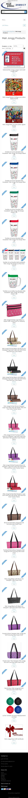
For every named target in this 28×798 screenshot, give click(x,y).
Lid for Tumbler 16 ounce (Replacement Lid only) (14, 716)
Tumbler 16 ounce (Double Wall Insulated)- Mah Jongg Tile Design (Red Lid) (14, 240)
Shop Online (3, 774)
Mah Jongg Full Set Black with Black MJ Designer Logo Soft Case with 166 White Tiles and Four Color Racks (14, 379)
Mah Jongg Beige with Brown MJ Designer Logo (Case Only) (14, 579)
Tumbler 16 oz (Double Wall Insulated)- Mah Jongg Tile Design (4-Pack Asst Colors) (14, 264)
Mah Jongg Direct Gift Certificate (14, 739)
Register (3, 775)
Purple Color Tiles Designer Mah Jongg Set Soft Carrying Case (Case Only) (14, 661)
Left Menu (5, 25)
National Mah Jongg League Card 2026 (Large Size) (14, 70)
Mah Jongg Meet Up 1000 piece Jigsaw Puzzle (14, 125)
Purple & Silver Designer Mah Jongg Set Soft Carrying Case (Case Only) (14, 634)
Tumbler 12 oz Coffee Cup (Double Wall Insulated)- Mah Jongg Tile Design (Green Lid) (14, 292)
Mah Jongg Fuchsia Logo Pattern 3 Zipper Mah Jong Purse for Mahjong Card (14, 321)
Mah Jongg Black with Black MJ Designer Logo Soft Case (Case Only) (14, 606)
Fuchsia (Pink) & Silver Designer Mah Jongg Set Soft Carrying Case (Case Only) (14, 551)
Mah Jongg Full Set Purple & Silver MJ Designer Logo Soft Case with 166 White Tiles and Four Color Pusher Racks (14, 466)
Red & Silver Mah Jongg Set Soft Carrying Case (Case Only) (14, 689)
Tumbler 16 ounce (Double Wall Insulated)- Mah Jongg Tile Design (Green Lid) (14, 211)
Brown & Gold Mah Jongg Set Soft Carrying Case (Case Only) (14, 523)
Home (4, 31)
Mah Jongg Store (10, 31)
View (14, 75)
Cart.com (18, 797)
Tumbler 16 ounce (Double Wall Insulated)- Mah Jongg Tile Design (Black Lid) (14, 153)
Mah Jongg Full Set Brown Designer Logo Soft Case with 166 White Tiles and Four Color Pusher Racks (14, 407)
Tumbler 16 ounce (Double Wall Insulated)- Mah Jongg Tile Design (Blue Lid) (14, 182)
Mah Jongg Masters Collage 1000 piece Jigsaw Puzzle (14, 97)
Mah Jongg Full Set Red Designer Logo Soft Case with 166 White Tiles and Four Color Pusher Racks (14, 495)
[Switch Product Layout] (24, 48)
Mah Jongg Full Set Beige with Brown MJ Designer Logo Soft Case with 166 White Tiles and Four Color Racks (14, 350)
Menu (3, 20)
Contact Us (3, 779)
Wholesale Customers (6, 780)
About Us (3, 778)
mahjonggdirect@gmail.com (8, 761)
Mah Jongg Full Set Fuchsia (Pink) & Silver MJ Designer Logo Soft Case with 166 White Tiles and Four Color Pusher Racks (14, 437)
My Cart (2, 776)
